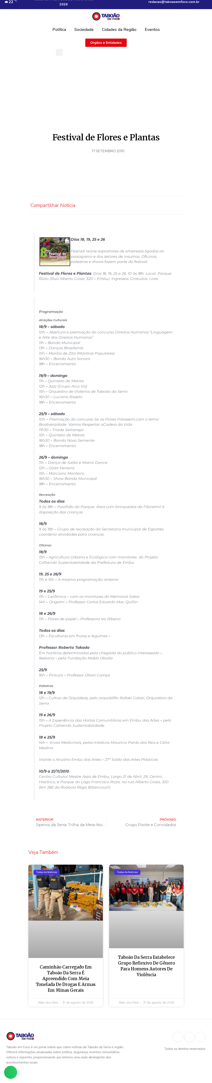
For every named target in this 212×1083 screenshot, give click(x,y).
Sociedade (84, 29)
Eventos (152, 29)
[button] (59, 52)
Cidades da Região (119, 29)
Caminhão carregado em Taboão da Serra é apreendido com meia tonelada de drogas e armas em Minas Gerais (65, 978)
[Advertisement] (106, 89)
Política (59, 29)
